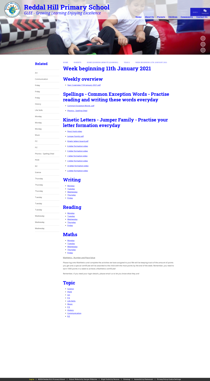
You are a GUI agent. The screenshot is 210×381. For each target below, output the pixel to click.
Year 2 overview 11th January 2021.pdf (84, 85)
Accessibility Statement (143, 379)
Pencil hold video (74, 131)
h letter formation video (77, 151)
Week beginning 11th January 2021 (151, 62)
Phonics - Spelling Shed (77, 110)
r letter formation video (77, 156)
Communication (74, 313)
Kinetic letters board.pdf (77, 141)
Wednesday (72, 192)
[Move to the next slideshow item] (203, 50)
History (70, 310)
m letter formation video (77, 166)
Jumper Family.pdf (75, 136)
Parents (77, 62)
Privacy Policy (162, 379)
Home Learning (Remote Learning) (102, 62)
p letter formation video (77, 170)
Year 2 (127, 62)
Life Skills (71, 301)
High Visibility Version (110, 379)
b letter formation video (77, 146)
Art (68, 295)
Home (65, 62)
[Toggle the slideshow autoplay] (203, 38)
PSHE (69, 292)
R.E (68, 316)
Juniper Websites (90, 379)
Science (70, 288)
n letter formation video (77, 161)
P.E (68, 298)
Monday (71, 185)
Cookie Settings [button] (175, 379)
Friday (70, 198)
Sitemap (126, 379)
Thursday (71, 195)
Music (70, 304)
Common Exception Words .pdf (80, 105)
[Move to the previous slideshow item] (203, 44)
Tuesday (71, 189)
